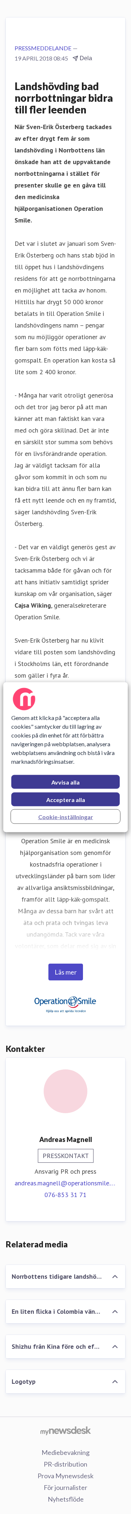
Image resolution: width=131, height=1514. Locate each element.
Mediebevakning (65, 1452)
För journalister (65, 1487)
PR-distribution (65, 1464)
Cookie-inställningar (65, 816)
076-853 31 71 (65, 1194)
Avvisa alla (65, 781)
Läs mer (66, 972)
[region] (65, 757)
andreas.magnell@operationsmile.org (65, 1183)
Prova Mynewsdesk (65, 1476)
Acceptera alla (65, 799)
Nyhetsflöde (66, 1499)
